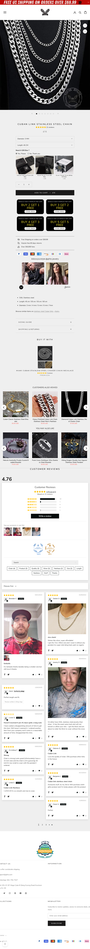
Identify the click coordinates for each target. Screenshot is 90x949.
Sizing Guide (25, 322)
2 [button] (42, 825)
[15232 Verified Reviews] (45, 859)
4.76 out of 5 (51, 492)
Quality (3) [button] (35, 568)
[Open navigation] (5, 12)
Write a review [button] (45, 516)
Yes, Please (22, 153)
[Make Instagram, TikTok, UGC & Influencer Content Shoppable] (67, 287)
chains (57, 311)
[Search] (80, 12)
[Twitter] (4, 893)
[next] (86, 407)
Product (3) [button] (23, 568)
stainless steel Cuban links (43, 311)
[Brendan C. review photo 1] (23, 628)
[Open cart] (85, 12)
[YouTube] (20, 893)
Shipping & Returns (29, 329)
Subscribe (56, 923)
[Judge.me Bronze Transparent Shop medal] (50, 548)
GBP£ (2, 935)
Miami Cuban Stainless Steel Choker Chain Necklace (45, 370)
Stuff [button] (46, 573)
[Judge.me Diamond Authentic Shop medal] (38, 548)
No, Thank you (35, 153)
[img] (9, 595)
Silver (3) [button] (46, 568)
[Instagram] (10, 893)
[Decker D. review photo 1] (67, 618)
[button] (41, 127)
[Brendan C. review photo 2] (6, 658)
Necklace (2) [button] (58, 568)
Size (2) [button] (69, 568)
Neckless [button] (36, 573)
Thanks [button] (54, 573)
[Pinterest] (15, 893)
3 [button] (46, 825)
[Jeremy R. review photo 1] (67, 692)
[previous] (3, 407)
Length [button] (79, 568)
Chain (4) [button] (12, 568)
